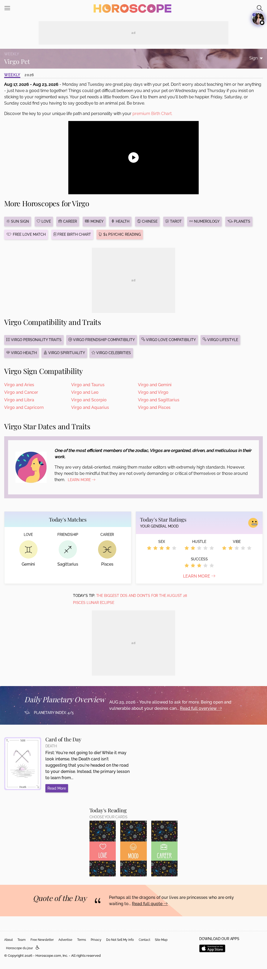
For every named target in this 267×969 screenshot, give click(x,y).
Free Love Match (29, 234)
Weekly (12, 75)
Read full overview (199, 708)
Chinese (149, 221)
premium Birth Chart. (152, 113)
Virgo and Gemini (155, 384)
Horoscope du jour (19, 948)
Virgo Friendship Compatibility (103, 340)
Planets (241, 221)
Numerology (206, 221)
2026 (29, 75)
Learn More (80, 480)
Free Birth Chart (73, 234)
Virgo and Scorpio (89, 399)
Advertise (65, 940)
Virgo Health (23, 353)
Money (96, 221)
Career (69, 221)
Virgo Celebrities (113, 353)
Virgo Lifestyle (222, 340)
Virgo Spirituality (66, 353)
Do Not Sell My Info (120, 940)
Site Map (161, 940)
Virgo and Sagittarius (158, 399)
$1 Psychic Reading (121, 234)
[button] (38, 947)
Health (122, 221)
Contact (144, 940)
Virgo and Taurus (88, 384)
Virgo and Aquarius (90, 407)
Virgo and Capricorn (24, 407)
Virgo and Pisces (154, 407)
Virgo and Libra (19, 399)
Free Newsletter (42, 940)
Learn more (197, 576)
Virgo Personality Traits (36, 340)
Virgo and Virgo (153, 392)
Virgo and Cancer (21, 392)
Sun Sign (19, 221)
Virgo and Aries (19, 384)
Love (45, 221)
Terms (81, 940)
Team (21, 940)
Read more (56, 788)
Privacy (96, 940)
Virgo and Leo (85, 392)
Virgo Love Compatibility (170, 340)
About (8, 940)
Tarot (175, 221)
